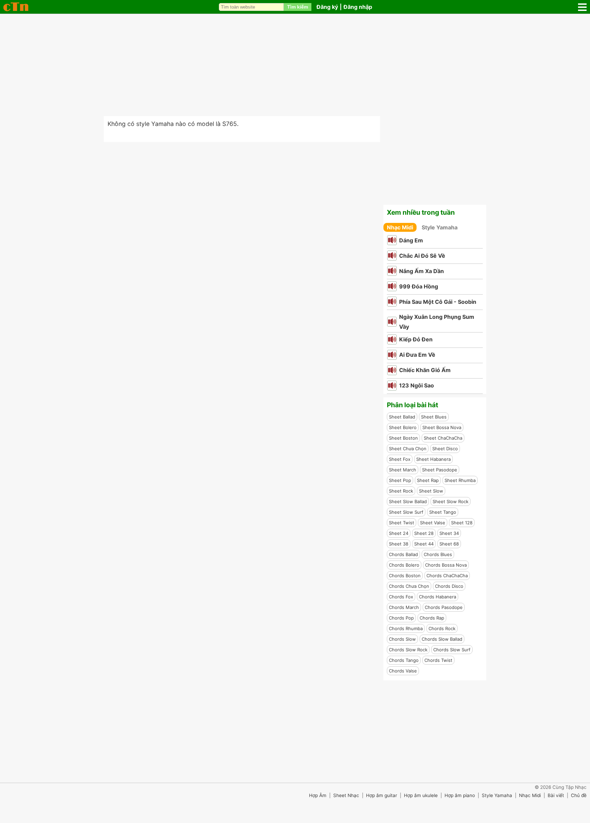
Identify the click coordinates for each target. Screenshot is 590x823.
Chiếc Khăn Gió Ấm (425, 370)
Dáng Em (411, 240)
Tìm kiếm (297, 7)
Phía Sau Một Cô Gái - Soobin (437, 301)
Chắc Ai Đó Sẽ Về (422, 255)
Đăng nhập (357, 6)
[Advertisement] (295, 65)
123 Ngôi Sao (416, 385)
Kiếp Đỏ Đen (416, 339)
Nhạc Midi (400, 227)
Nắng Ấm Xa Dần (421, 271)
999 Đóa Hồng (418, 286)
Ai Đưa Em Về (417, 354)
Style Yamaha (440, 227)
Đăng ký (327, 6)
